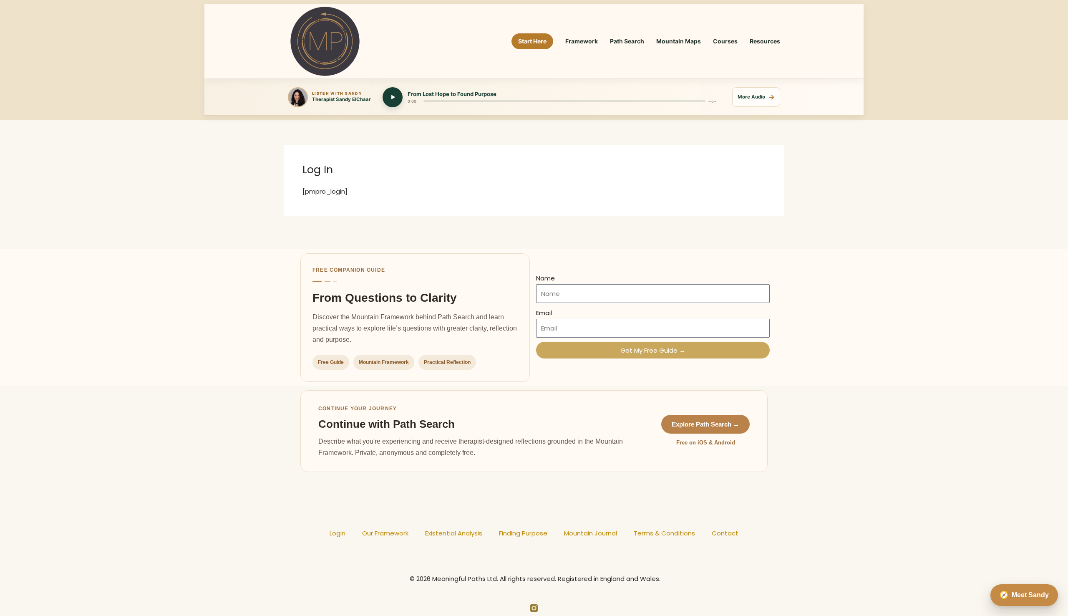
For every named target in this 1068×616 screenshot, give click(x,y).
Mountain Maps (678, 41)
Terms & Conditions (664, 533)
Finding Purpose (523, 533)
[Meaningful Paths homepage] (325, 41)
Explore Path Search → (705, 424)
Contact (725, 533)
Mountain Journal (590, 533)
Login (337, 533)
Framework (581, 41)
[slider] (564, 101)
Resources (765, 41)
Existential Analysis (453, 533)
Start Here (532, 41)
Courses (725, 41)
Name (545, 278)
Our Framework (385, 533)
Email (544, 312)
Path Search (627, 41)
